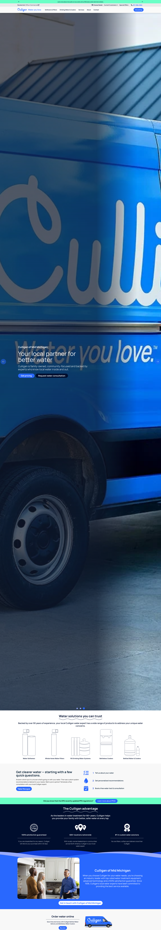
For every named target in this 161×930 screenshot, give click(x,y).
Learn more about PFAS (106, 801)
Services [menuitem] (81, 10)
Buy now (62, 928)
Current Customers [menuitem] (110, 5)
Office (27, 5)
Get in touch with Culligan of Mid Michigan (80, 903)
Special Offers (123, 5)
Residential (21, 5)
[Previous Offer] (18, 2)
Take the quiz (24, 788)
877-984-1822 (137, 5)
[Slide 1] (77, 708)
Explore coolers (45, 375)
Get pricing (138, 10)
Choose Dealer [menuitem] (98, 5)
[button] (3, 361)
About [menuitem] (89, 10)
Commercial (34, 5)
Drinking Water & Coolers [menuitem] (68, 10)
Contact (96, 10)
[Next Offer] (142, 2)
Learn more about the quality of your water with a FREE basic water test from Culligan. (80, 2)
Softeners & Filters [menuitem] (51, 10)
